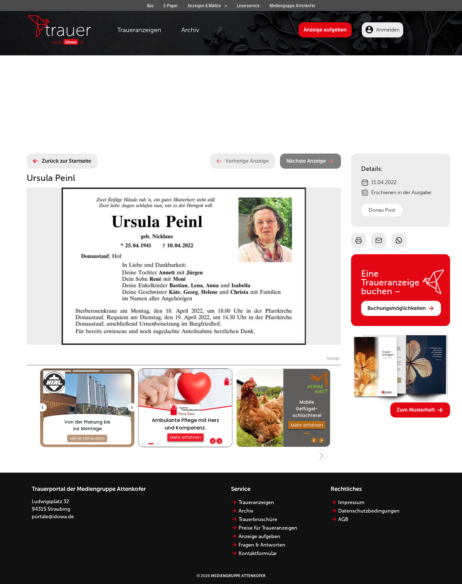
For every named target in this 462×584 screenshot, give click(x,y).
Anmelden (387, 29)
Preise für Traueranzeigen (268, 528)
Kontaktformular (258, 553)
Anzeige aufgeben (325, 29)
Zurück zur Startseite (66, 161)
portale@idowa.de (53, 516)
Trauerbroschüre (258, 519)
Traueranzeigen (139, 29)
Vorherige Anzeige (247, 161)
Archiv (190, 29)
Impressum (351, 502)
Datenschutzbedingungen (368, 511)
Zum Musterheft (416, 410)
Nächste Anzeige (306, 161)
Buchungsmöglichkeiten (396, 308)
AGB (343, 519)
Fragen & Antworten (262, 545)
